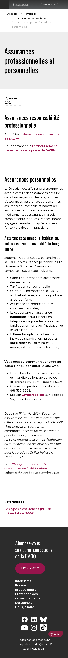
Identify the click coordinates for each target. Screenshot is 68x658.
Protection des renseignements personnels (27, 598)
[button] (4, 4)
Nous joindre (24, 607)
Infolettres (23, 581)
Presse (20, 585)
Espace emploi (26, 589)
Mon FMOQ (30, 568)
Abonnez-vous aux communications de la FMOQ (33, 549)
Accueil (12, 13)
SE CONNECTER (49, 4)
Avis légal (38, 648)
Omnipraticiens (33, 395)
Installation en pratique (31, 18)
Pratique (31, 13)
